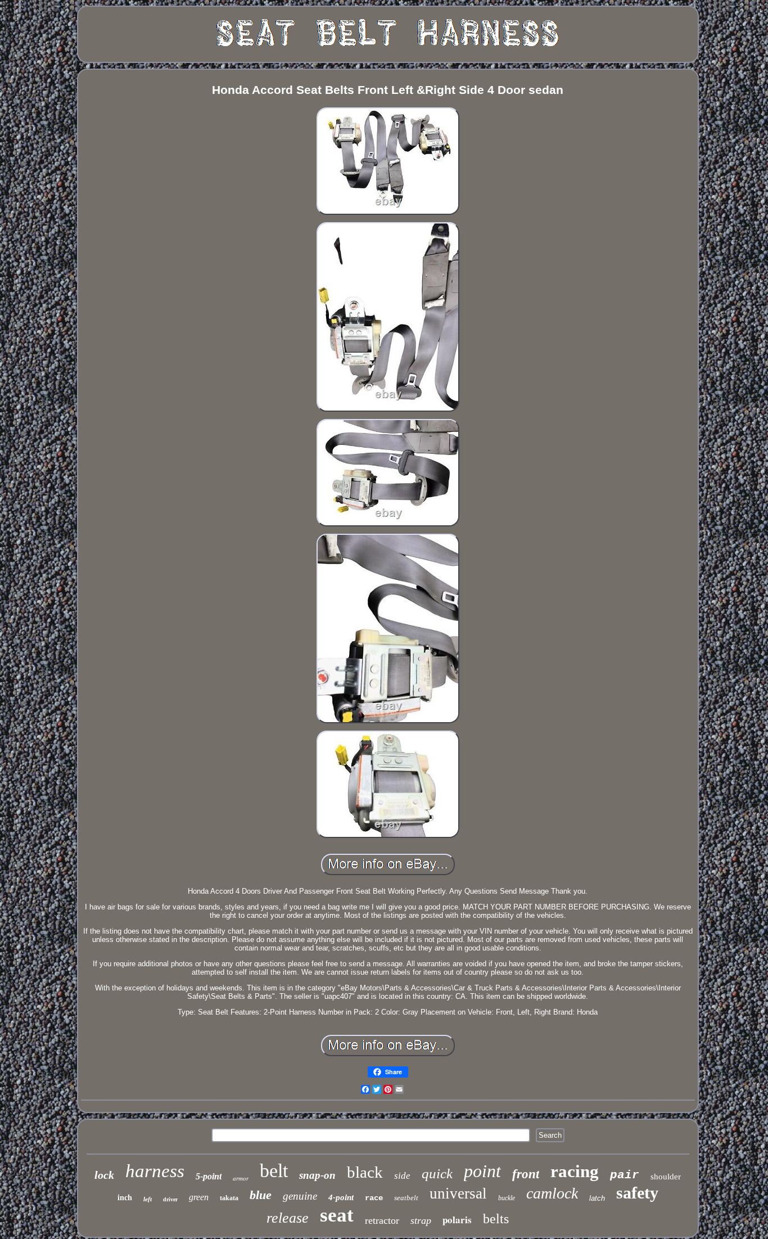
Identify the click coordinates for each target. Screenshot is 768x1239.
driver (170, 1199)
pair (624, 1175)
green (199, 1197)
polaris (457, 1220)
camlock (552, 1193)
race (374, 1197)
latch (597, 1198)
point (482, 1171)
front (525, 1174)
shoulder (665, 1176)
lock (104, 1175)
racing (574, 1171)
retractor (382, 1220)
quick (437, 1173)
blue (261, 1195)
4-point (341, 1197)
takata (229, 1198)
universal (458, 1193)
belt (274, 1170)
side (402, 1175)
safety (637, 1192)
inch (125, 1197)
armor (241, 1178)
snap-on (317, 1175)
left (147, 1199)
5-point (209, 1176)
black (365, 1172)
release (287, 1218)
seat (337, 1215)
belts (496, 1218)
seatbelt (406, 1197)
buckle (506, 1198)
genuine (300, 1196)
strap (420, 1220)
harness (154, 1171)
